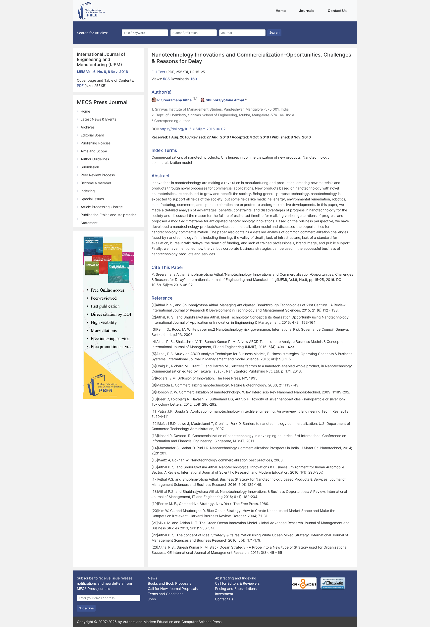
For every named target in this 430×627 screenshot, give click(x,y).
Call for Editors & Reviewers (237, 583)
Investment (224, 594)
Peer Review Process (98, 175)
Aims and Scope (94, 151)
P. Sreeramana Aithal (175, 100)
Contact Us (338, 10)
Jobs (152, 599)
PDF (81, 85)
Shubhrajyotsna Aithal (225, 100)
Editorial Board (92, 135)
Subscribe (86, 608)
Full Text (159, 72)
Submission (90, 167)
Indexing (88, 191)
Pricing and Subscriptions (236, 588)
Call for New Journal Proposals (173, 588)
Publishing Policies (95, 143)
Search (274, 32)
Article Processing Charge (102, 207)
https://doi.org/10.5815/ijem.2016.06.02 (192, 129)
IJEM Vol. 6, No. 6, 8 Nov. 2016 (102, 71)
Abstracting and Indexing (235, 578)
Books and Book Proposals (169, 583)
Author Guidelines (95, 159)
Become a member (96, 183)
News (152, 578)
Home (281, 10)
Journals (307, 10)
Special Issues (92, 199)
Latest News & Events (98, 119)
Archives (88, 127)
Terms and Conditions (165, 594)
